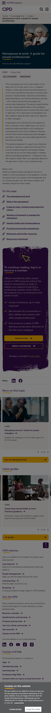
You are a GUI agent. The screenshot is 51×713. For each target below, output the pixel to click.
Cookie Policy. (19, 703)
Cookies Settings (15, 709)
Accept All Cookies (33, 709)
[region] (25, 697)
